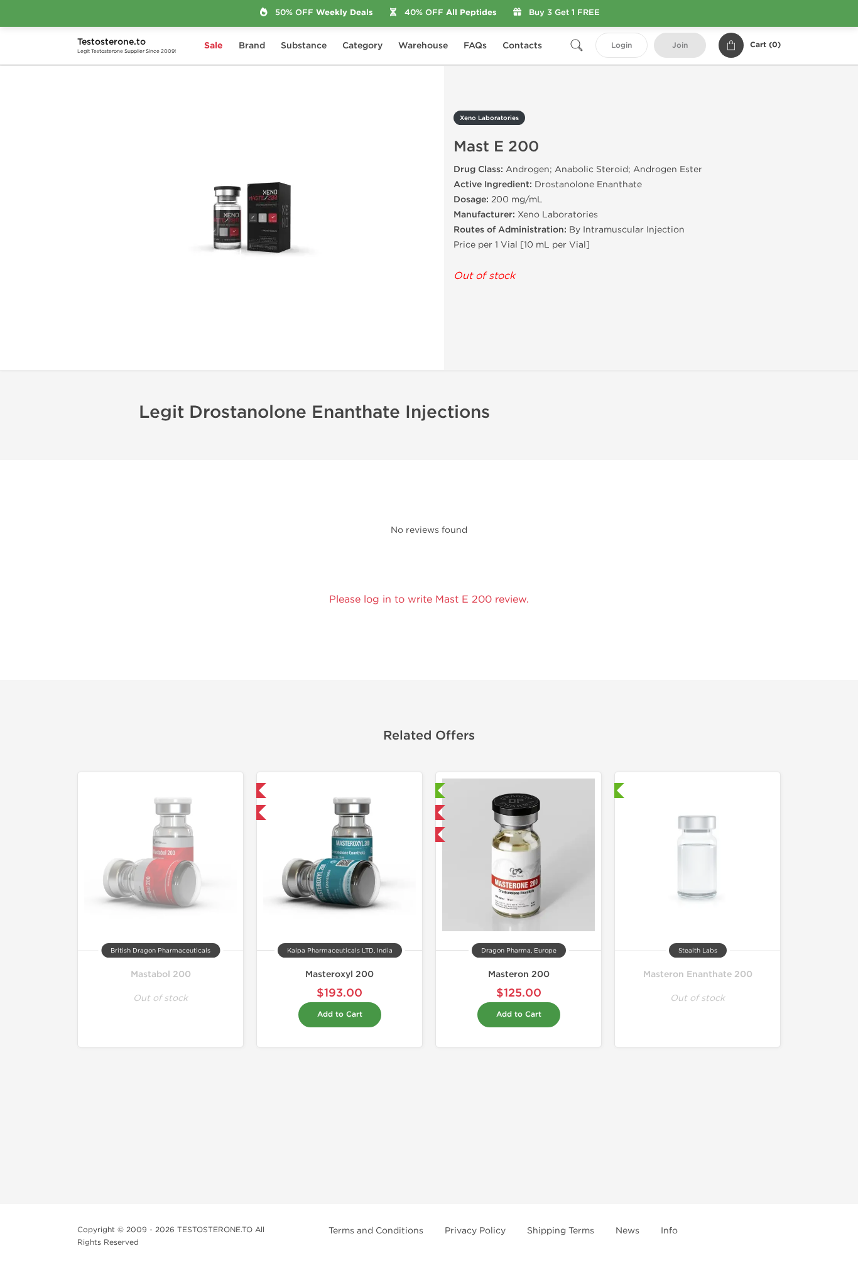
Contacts (522, 45)
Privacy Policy (475, 1230)
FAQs (475, 45)
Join (680, 45)
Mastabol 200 (161, 974)
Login (621, 45)
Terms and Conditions (376, 1230)
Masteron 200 (519, 974)
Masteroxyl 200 (339, 974)
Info (669, 1230)
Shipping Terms (560, 1230)
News (627, 1230)
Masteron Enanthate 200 (697, 974)
